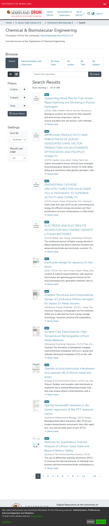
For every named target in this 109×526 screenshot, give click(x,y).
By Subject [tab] (96, 63)
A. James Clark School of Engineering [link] (29, 22)
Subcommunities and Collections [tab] (31, 63)
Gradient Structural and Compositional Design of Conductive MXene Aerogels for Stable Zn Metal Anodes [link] (69, 299)
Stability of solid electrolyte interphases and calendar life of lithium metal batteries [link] (69, 373)
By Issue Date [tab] (55, 63)
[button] (24, 14)
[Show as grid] (16, 74)
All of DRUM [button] (78, 13)
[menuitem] (80, 13)
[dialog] (54, 516)
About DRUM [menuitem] (49, 13)
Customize (6, 521)
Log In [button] (99, 13)
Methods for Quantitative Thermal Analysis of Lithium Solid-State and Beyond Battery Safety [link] (66, 446)
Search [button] (95, 74)
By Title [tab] (83, 63)
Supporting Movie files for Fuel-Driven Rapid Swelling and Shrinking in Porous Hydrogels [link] (69, 102)
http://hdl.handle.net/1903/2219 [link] (57, 35)
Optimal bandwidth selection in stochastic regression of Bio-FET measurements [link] (69, 409)
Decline (90, 521)
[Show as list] (11, 74)
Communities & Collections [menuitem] (64, 13)
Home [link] (9, 22)
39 (94, 476)
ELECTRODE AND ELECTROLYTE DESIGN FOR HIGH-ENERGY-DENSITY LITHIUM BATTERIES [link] (68, 230)
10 (83, 476)
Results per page (16, 150)
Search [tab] (12, 61)
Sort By (14, 133)
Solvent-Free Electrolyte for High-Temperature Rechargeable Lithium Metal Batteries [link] (66, 336)
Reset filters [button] (18, 113)
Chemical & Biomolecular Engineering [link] (61, 22)
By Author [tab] (70, 63)
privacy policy (37, 516)
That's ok (101, 521)
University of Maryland (16, 4)
